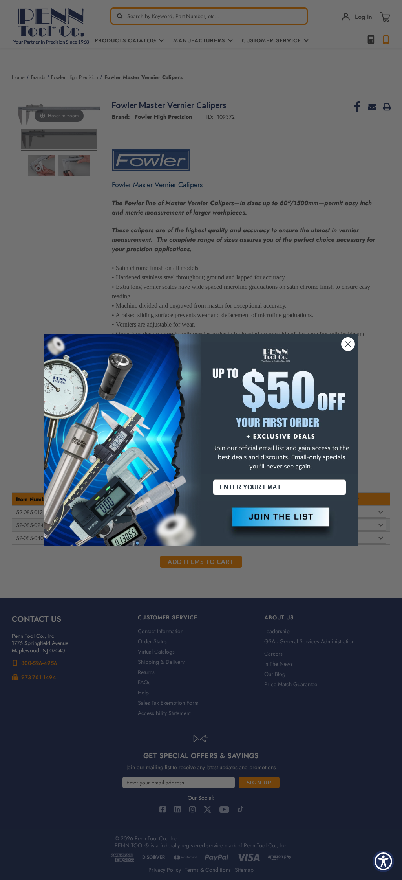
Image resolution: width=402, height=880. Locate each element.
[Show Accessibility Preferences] (383, 861)
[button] (279, 523)
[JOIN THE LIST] (279, 523)
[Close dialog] (348, 344)
